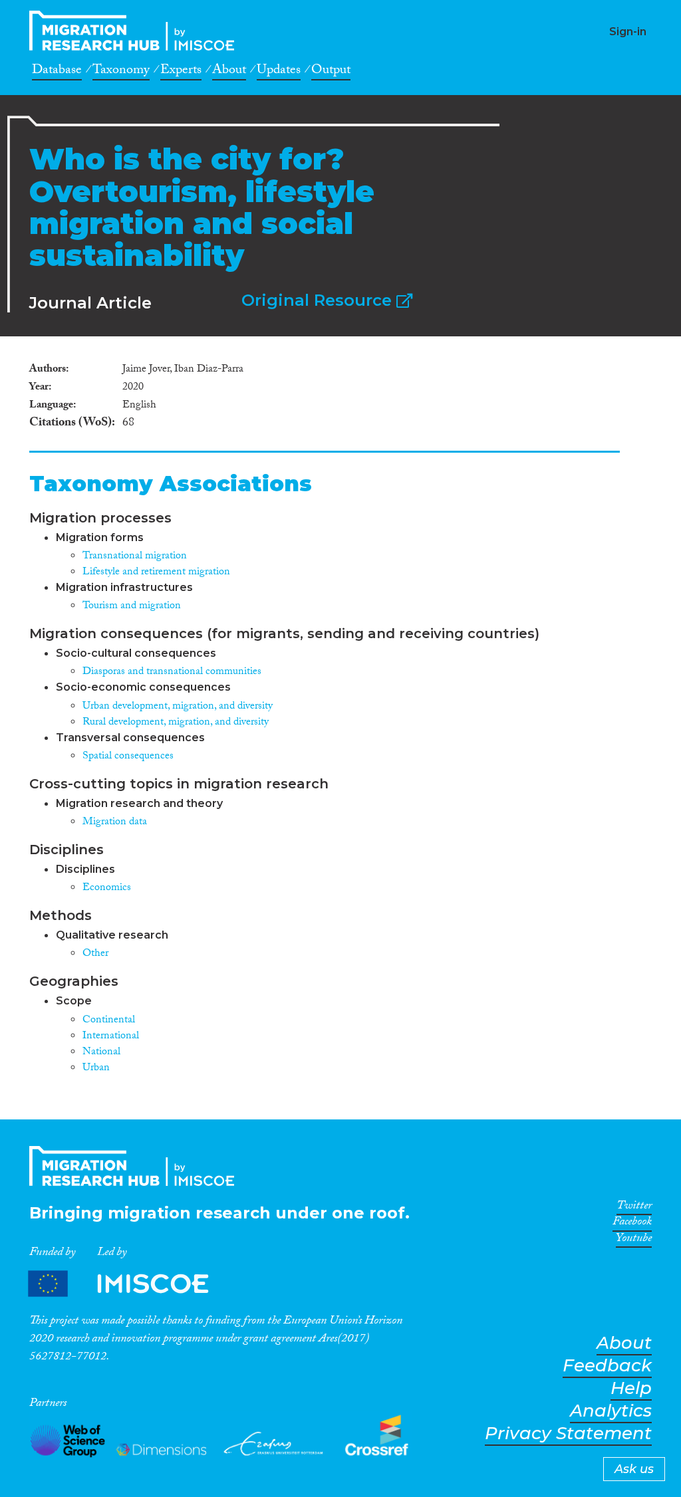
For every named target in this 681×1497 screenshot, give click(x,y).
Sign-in (627, 31)
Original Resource (318, 300)
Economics (106, 888)
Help (631, 1388)
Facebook (632, 1224)
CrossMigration (135, 31)
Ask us (634, 1469)
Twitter (634, 1208)
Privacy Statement (568, 1433)
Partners (129, 1284)
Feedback (607, 1365)
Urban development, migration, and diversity (177, 707)
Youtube (634, 1240)
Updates (279, 71)
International (110, 1037)
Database (57, 71)
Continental (108, 1021)
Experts (181, 71)
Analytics (611, 1411)
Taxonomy (121, 71)
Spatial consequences (128, 757)
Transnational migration (134, 557)
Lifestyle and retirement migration (156, 573)
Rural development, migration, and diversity (175, 723)
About (229, 71)
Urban (96, 1069)
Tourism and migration (131, 607)
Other (95, 954)
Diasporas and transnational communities (171, 672)
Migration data (114, 823)
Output (330, 71)
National (101, 1053)
